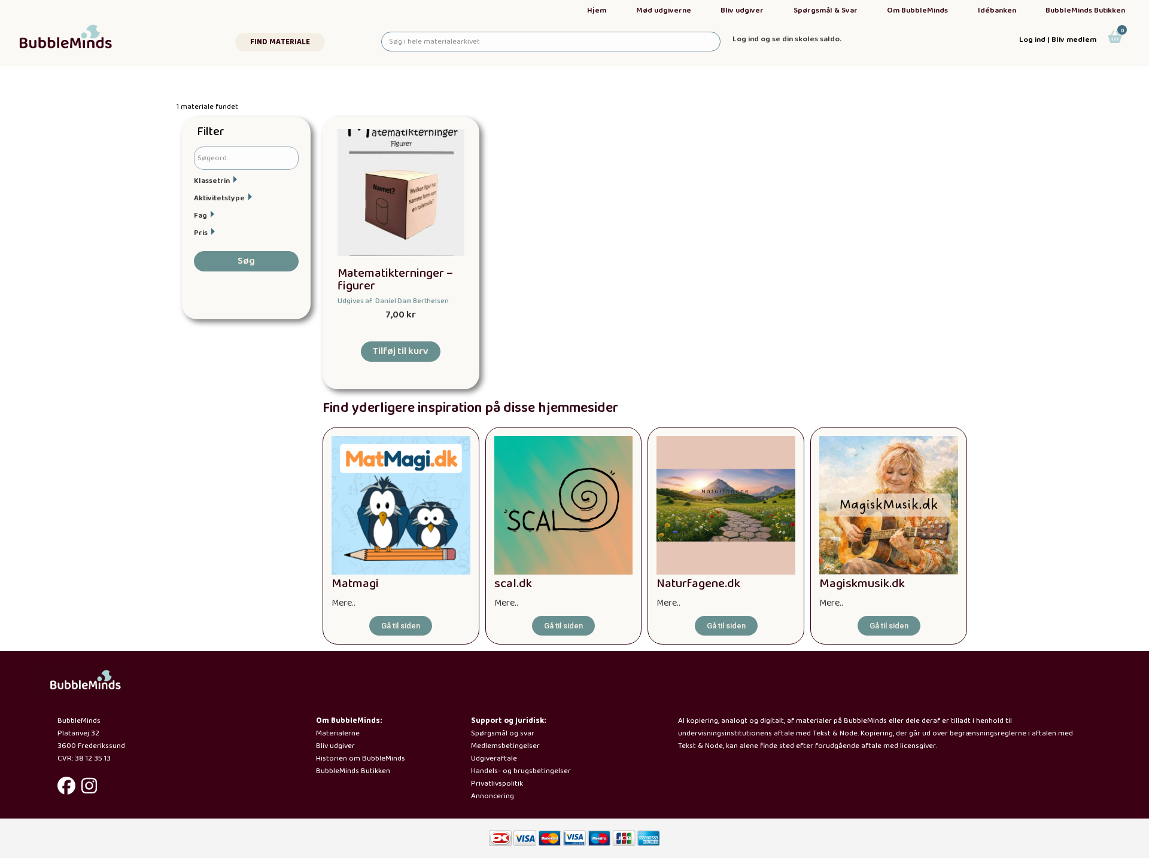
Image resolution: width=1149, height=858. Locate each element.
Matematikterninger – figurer (395, 280)
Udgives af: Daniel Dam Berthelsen (393, 301)
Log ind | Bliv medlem (1057, 39)
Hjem (596, 10)
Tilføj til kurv (400, 351)
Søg (246, 261)
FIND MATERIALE (280, 42)
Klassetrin (212, 181)
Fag (200, 215)
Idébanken (997, 10)
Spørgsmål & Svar (826, 10)
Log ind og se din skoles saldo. (786, 39)
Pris (201, 233)
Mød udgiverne (663, 10)
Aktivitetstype (219, 198)
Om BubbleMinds (917, 10)
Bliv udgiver (742, 10)
